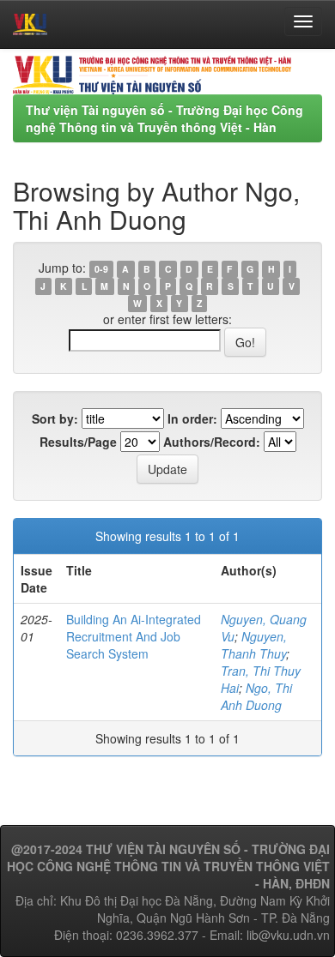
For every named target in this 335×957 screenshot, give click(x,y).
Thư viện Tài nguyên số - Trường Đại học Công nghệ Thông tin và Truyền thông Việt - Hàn (164, 118)
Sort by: (55, 418)
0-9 (101, 268)
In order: (192, 418)
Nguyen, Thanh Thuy (254, 645)
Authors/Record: (211, 441)
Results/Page (78, 441)
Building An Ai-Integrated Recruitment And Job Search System (133, 636)
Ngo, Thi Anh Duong (256, 696)
